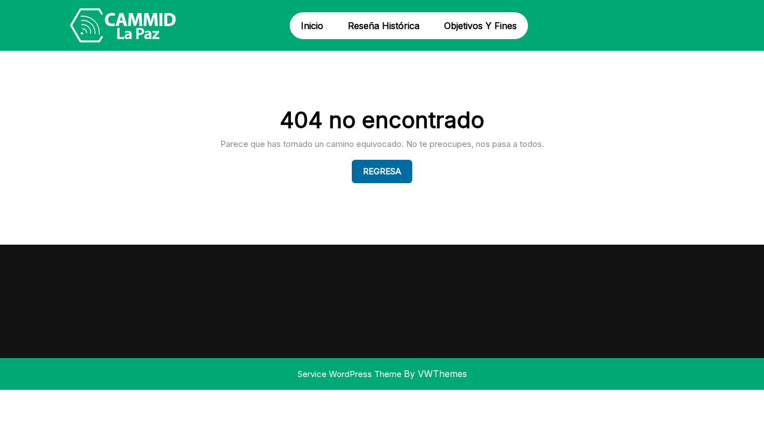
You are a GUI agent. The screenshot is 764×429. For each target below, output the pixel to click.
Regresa (387, 171)
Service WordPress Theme (351, 374)
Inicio (312, 25)
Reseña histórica (383, 25)
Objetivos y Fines (480, 25)
